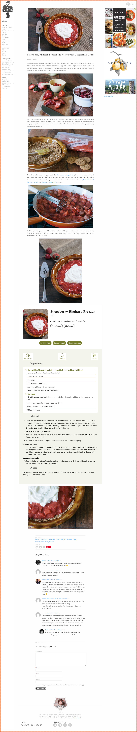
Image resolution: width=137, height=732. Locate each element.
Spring (3, 53)
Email (38, 673)
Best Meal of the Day (8, 62)
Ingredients (28, 358)
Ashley (43, 579)
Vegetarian (5, 44)
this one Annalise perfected (65, 175)
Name (38, 668)
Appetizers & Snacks (7, 31)
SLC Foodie (5, 85)
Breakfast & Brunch (7, 27)
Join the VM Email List (8, 83)
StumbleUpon (37, 547)
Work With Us (27, 725)
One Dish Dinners (7, 60)
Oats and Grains (6, 69)
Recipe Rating (40, 646)
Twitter (40, 547)
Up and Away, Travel (8, 71)
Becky (46, 629)
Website (38, 679)
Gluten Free (5, 37)
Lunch (3, 29)
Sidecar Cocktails (7, 65)
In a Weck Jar (5, 67)
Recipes (5, 25)
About (39, 725)
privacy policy (108, 96)
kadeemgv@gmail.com (47, 598)
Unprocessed (5, 41)
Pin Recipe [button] (69, 326)
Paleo (3, 39)
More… (5, 78)
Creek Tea (5, 88)
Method (62, 358)
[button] (95, 370)
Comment (39, 651)
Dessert (4, 36)
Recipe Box (5, 80)
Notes (94, 358)
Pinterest (128, 4)
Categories (6, 58)
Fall (3, 50)
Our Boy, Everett (6, 72)
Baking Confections (7, 64)
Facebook (44, 547)
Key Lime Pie (34, 182)
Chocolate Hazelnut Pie (49, 182)
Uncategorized (40, 542)
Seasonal (5, 48)
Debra (43, 560)
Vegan (3, 42)
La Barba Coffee (6, 86)
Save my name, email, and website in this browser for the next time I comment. (59, 685)
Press (23, 722)
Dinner (4, 32)
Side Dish (4, 34)
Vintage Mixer (49, 542)
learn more (77, 718)
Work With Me (6, 81)
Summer (4, 55)
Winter (4, 51)
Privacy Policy (60, 722)
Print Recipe (56, 326)
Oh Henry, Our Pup (7, 74)
